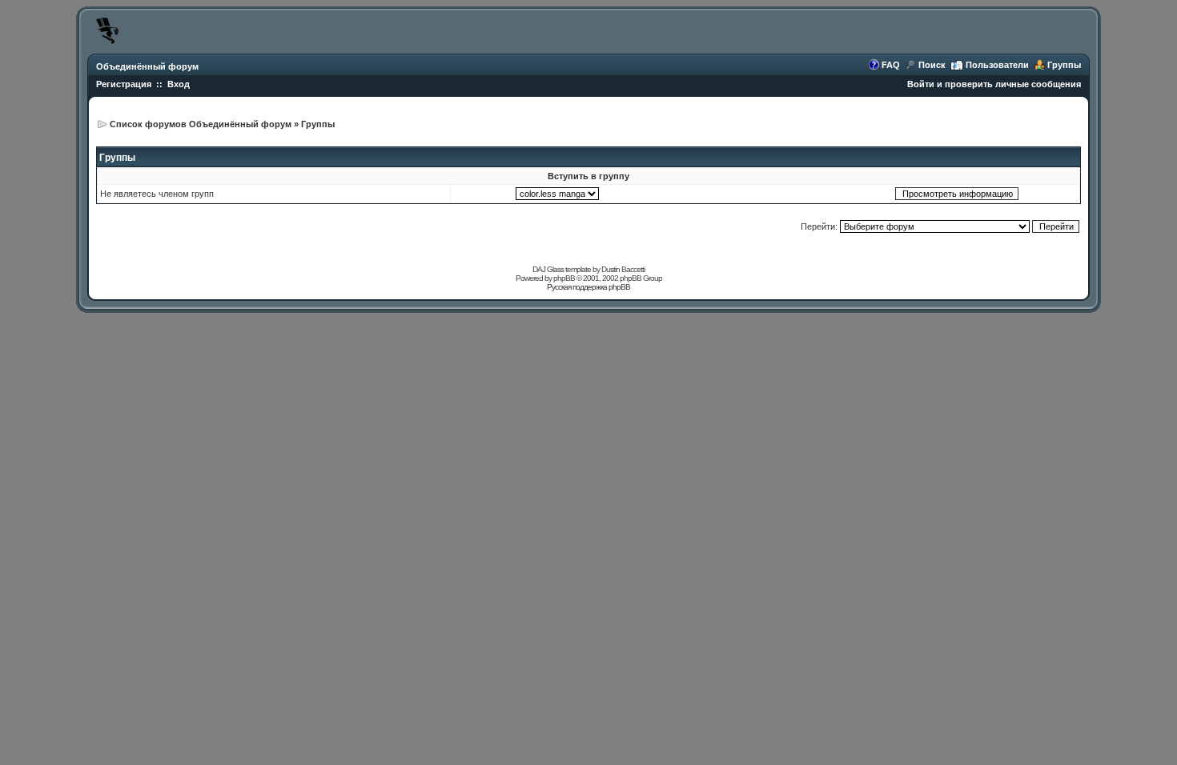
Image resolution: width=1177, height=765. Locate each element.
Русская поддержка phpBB (588, 286)
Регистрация (123, 84)
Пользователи (997, 65)
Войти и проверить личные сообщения (994, 84)
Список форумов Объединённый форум (200, 124)
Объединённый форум (147, 66)
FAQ (891, 65)
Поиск (932, 65)
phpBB (564, 278)
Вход (178, 84)
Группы (1064, 65)
